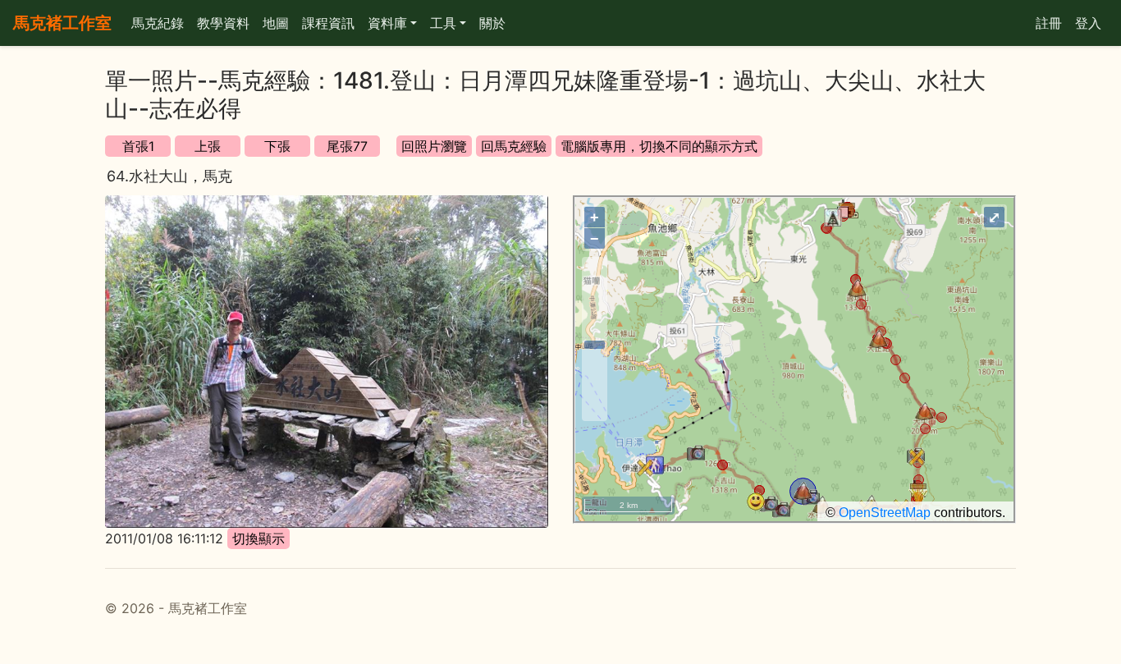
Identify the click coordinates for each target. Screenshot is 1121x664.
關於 (492, 23)
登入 (1088, 23)
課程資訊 (328, 23)
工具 (443, 23)
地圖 (276, 23)
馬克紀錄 (157, 23)
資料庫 (387, 23)
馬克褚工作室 (62, 23)
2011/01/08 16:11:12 (164, 538)
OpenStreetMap (885, 513)
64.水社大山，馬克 (169, 176)
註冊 (1049, 23)
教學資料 (223, 23)
